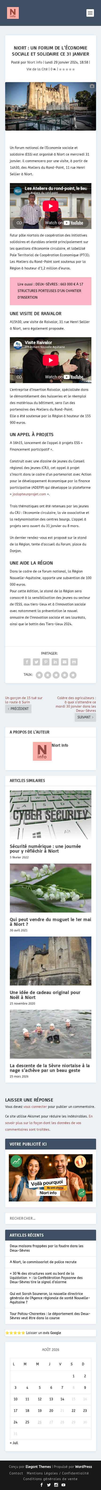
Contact (16, 1473)
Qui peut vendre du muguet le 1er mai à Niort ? (50, 921)
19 (40, 1411)
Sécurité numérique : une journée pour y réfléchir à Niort (45, 848)
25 (27, 1422)
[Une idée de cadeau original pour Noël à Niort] (50, 961)
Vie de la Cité (37, 69)
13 (51, 1399)
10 (15, 1399)
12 (40, 1399)
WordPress (83, 1467)
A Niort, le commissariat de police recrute (43, 1262)
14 (62, 1399)
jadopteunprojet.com (29, 494)
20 (51, 1411)
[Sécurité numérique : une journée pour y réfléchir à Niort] (50, 814)
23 (85, 1411)
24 (15, 1422)
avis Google (52, 1333)
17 (15, 1411)
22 (73, 1411)
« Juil (14, 1443)
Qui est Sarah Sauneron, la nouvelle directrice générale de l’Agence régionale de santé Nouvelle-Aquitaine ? (50, 1298)
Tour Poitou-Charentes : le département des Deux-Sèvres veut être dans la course (50, 1316)
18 (27, 1411)
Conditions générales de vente (50, 1479)
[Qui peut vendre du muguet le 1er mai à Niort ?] (50, 888)
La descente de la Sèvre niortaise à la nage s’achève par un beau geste (50, 1067)
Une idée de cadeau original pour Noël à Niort (45, 994)
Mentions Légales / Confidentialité (58, 1473)
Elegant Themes (38, 1467)
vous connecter (35, 1107)
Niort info (34, 62)
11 (27, 1399)
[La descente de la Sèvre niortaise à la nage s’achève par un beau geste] (50, 1034)
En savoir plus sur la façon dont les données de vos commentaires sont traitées (49, 1123)
